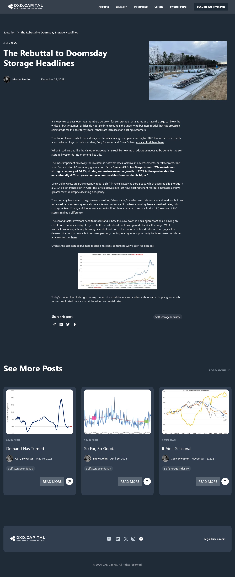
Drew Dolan (100, 458)
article (81, 183)
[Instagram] (133, 539)
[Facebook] (141, 538)
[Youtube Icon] (109, 539)
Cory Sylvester (24, 458)
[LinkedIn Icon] (118, 539)
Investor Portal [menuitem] (178, 6)
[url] (54, 324)
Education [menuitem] (121, 6)
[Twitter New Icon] (126, 539)
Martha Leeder (21, 79)
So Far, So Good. (99, 448)
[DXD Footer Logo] (28, 540)
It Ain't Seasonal (176, 448)
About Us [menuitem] (104, 6)
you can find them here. (150, 142)
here (74, 237)
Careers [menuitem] (158, 6)
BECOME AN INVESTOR (211, 6)
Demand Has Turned (25, 448)
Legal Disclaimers (214, 539)
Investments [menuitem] (141, 6)
